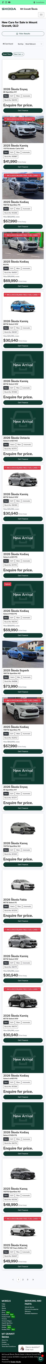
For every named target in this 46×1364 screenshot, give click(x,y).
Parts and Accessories (31, 1309)
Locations (40, 2)
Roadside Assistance (31, 1313)
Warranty (28, 1311)
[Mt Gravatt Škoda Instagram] (6, 2)
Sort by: (20, 44)
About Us (5, 1340)
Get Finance (23, 110)
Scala (3, 1306)
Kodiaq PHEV (6, 1329)
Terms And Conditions (9, 1346)
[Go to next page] (33, 1279)
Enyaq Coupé (6, 1317)
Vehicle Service (29, 1307)
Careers (4, 1342)
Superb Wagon (6, 1325)
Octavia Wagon (7, 1321)
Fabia (3, 1304)
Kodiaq (4, 1327)
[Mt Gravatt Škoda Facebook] (3, 2)
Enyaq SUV (5, 1314)
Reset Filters (7, 54)
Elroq (3, 1312)
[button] (41, 14)
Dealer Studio (16, 1362)
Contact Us (5, 1344)
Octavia (4, 1319)
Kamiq (4, 1308)
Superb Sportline (7, 1323)
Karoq (4, 1310)
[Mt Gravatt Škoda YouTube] (9, 2)
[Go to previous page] (13, 1279)
